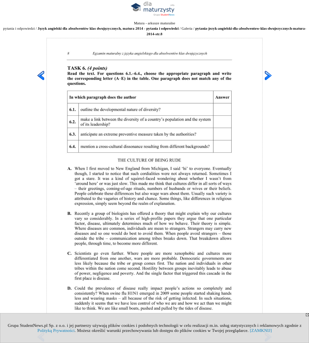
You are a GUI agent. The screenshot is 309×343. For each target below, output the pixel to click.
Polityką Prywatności (56, 330)
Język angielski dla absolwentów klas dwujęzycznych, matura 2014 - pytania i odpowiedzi (108, 28)
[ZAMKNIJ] (261, 330)
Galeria (187, 28)
